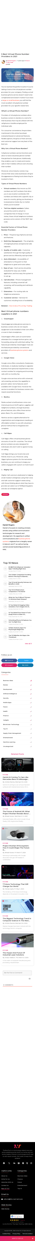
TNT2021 (5, 494)
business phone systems (19, 350)
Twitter (26, 660)
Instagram (9, 665)
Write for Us (5, 1179)
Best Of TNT (5, 1188)
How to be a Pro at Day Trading (20, 306)
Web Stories (5, 1209)
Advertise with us (7, 1182)
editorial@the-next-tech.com (13, 1199)
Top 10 (20, 1188)
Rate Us (23, 1220)
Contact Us (5, 1185)
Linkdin (26, 665)
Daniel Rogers (12, 60)
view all (27, 643)
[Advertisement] (17, 30)
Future (28, 60)
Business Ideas (22, 1176)
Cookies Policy (6, 1233)
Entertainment (22, 1185)
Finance (20, 1179)
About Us (4, 1176)
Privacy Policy (16, 1233)
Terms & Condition (27, 1233)
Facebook (10, 660)
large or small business (11, 100)
